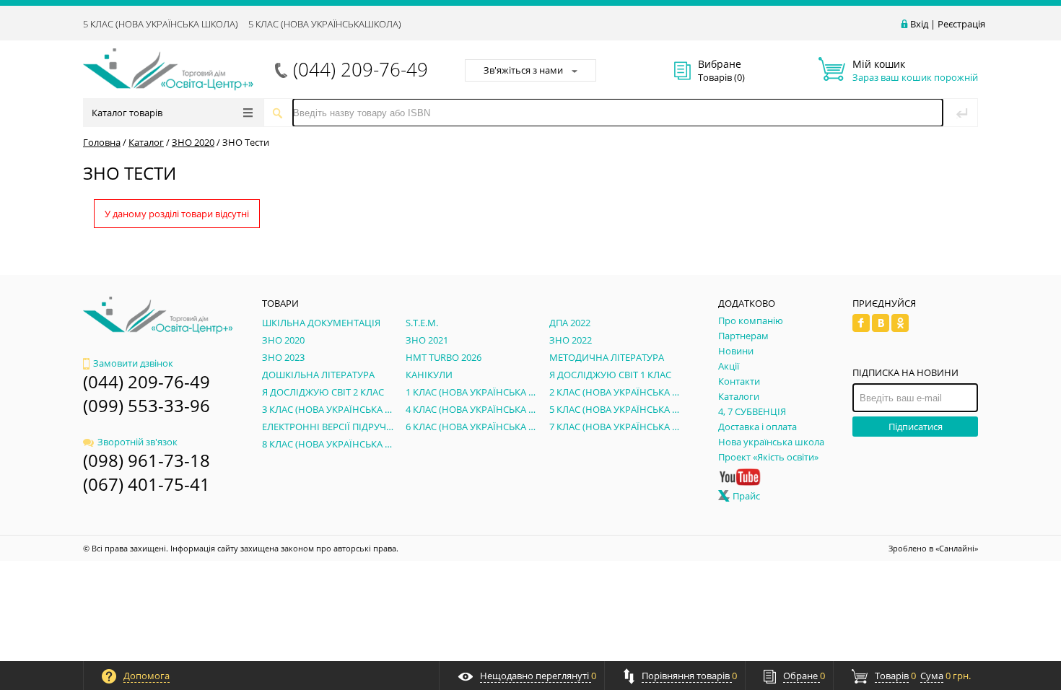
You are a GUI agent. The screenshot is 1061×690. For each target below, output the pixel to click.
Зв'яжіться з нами (523, 70)
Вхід (919, 23)
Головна (102, 142)
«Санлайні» (956, 548)
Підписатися (915, 426)
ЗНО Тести (245, 142)
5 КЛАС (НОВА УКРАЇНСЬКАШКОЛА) (324, 23)
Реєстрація (961, 23)
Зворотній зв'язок (137, 441)
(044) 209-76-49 (360, 69)
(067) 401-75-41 (146, 484)
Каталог (146, 142)
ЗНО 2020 (193, 142)
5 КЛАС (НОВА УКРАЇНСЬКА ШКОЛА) (160, 23)
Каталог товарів (127, 112)
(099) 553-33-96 (146, 405)
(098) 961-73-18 (146, 460)
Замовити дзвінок (133, 363)
